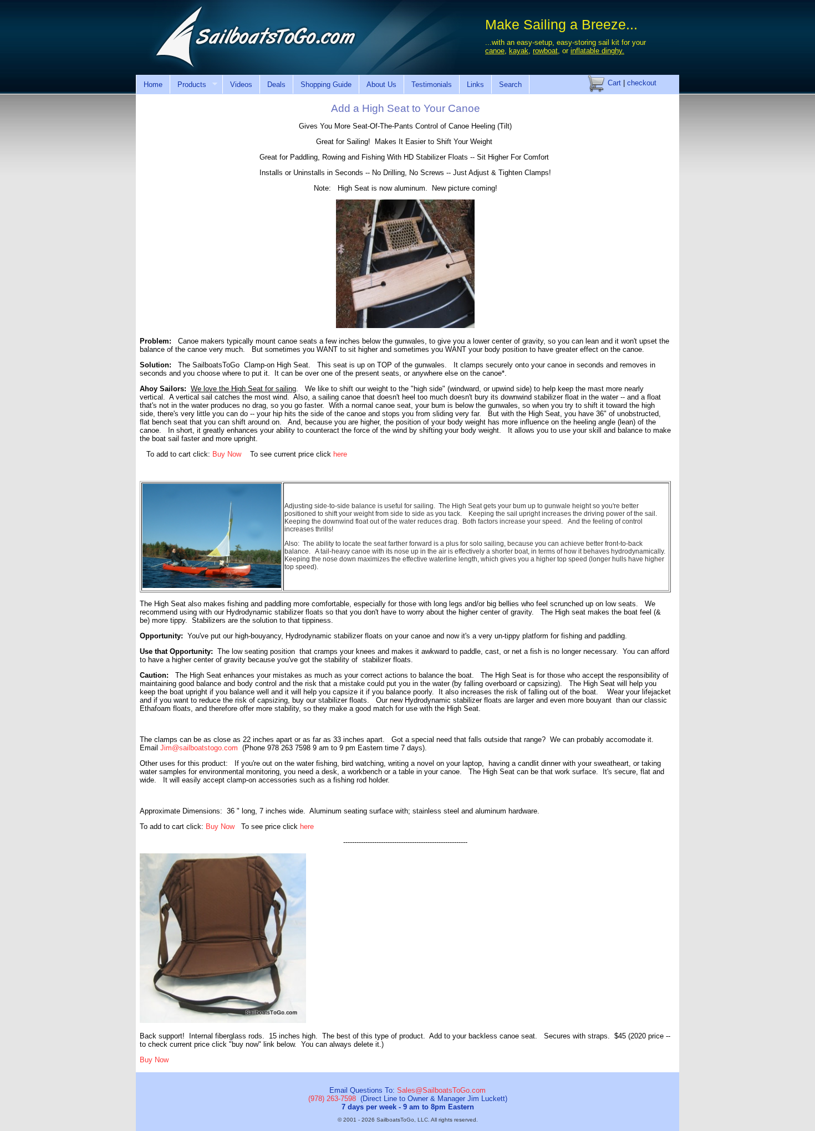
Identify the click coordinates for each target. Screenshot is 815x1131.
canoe (495, 51)
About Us (381, 84)
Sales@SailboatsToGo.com (441, 1090)
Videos (241, 84)
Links (475, 84)
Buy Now (226, 454)
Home (153, 84)
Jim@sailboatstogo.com (199, 748)
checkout (641, 83)
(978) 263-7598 (332, 1098)
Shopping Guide (326, 84)
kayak (518, 51)
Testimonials (431, 84)
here (340, 454)
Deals (276, 84)
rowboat (545, 51)
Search (510, 84)
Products (188, 84)
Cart (613, 83)
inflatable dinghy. (597, 51)
